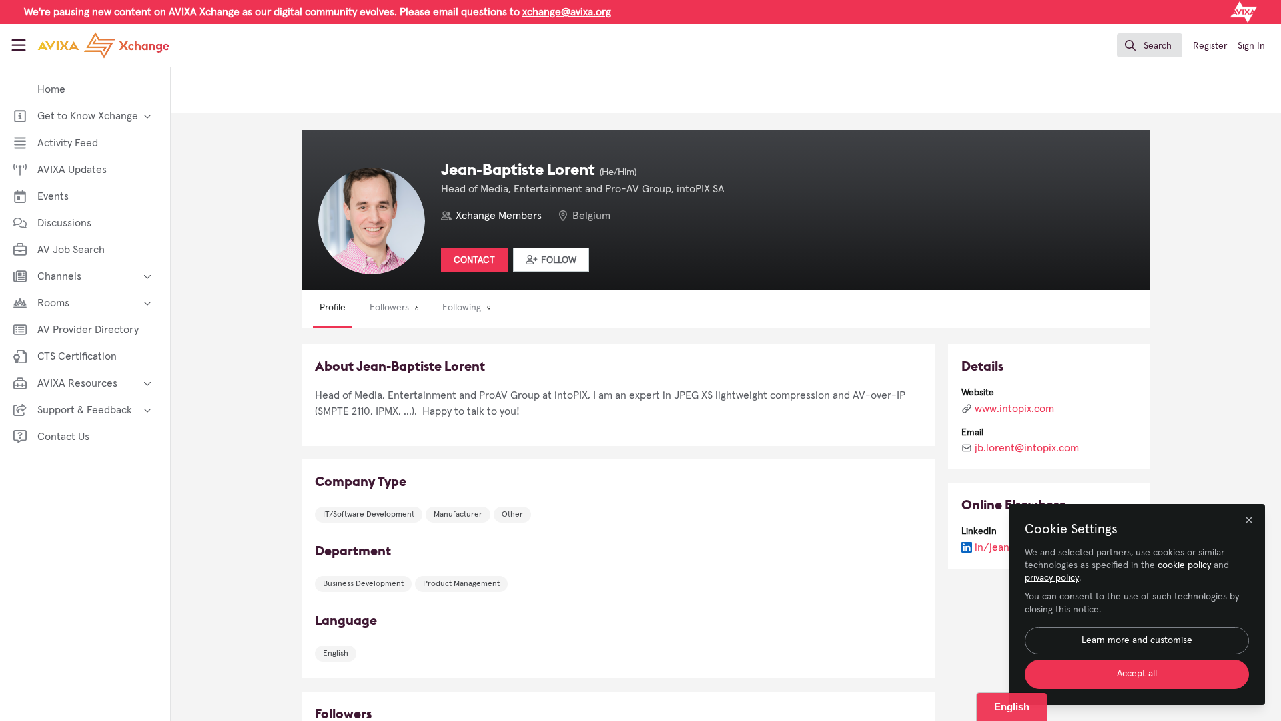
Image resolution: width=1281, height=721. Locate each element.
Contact (474, 260)
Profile (333, 307)
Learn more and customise (1137, 640)
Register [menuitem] (1210, 46)
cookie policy (1184, 565)
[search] (1149, 45)
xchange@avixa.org (566, 12)
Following (466, 307)
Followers (394, 307)
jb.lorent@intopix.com (1027, 448)
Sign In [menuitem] (1251, 46)
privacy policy (1052, 578)
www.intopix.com (1014, 408)
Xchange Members (499, 215)
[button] (551, 260)
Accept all (1137, 673)
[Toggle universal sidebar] (18, 45)
